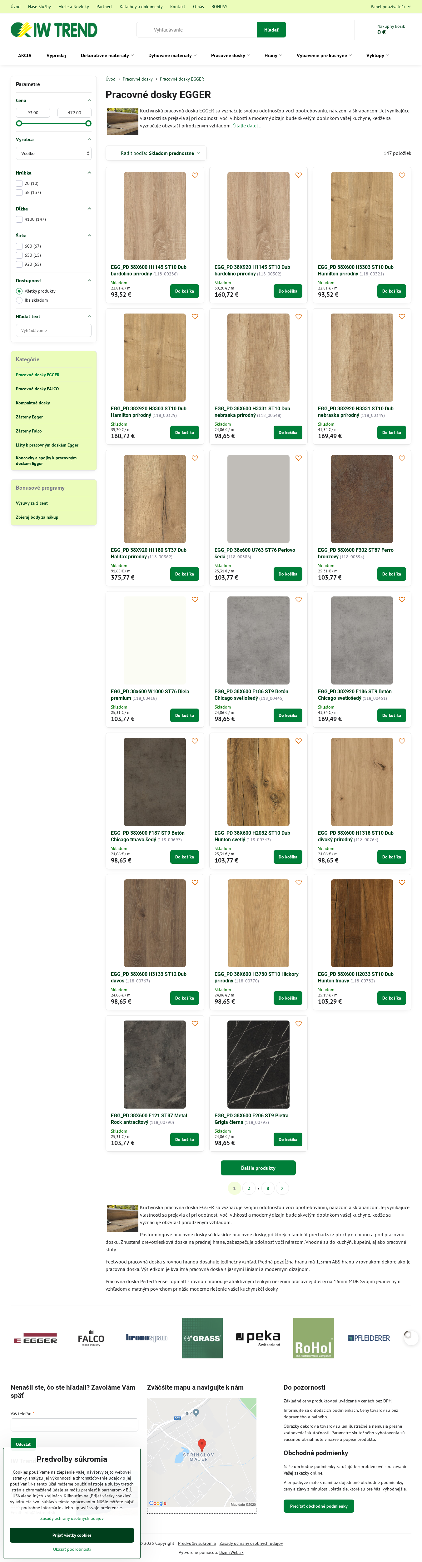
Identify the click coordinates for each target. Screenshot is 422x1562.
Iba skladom (36, 300)
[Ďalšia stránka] (282, 1188)
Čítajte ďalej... (246, 125)
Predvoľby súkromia (197, 1543)
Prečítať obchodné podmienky (319, 1506)
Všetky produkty (40, 291)
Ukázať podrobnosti (72, 1549)
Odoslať (23, 1444)
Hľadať (271, 30)
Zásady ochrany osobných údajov (251, 1543)
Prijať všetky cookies (72, 1535)
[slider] (19, 123)
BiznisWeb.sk (231, 1552)
